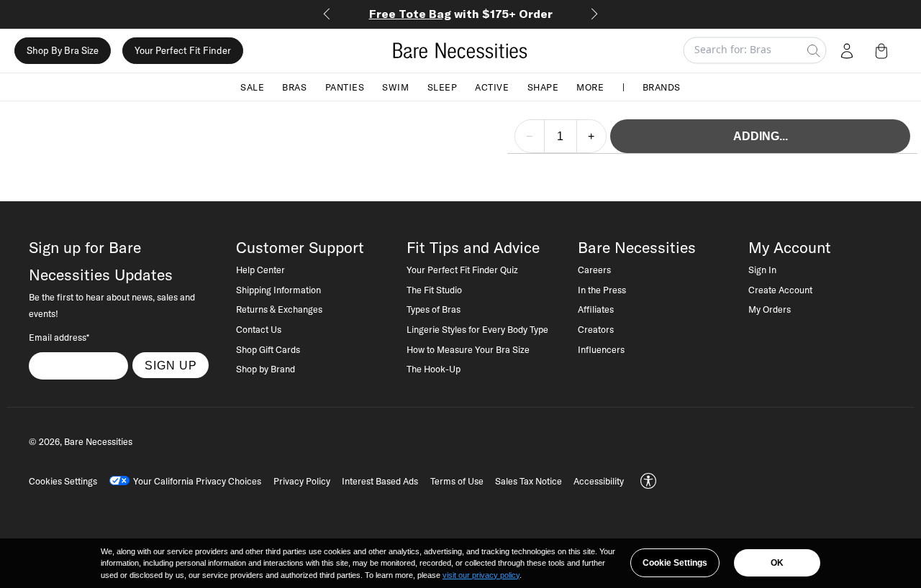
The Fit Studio (434, 289)
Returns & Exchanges (279, 309)
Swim (395, 86)
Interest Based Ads (380, 481)
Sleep (442, 86)
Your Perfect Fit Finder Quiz (462, 269)
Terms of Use (457, 481)
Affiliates (596, 309)
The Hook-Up (433, 369)
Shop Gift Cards (268, 349)
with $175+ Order (461, 13)
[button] (884, 50)
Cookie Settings (675, 563)
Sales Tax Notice (528, 481)
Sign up (171, 365)
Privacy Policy (301, 481)
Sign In (762, 269)
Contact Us (258, 329)
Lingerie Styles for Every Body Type (477, 329)
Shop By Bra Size (63, 50)
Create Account (780, 289)
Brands (662, 86)
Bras (294, 86)
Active (492, 86)
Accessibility (598, 481)
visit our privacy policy (481, 575)
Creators (596, 329)
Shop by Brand (265, 369)
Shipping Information (278, 289)
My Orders (769, 309)
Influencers (601, 349)
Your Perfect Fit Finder (183, 50)
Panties (345, 86)
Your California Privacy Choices (197, 481)
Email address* (59, 337)
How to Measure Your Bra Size (468, 349)
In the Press (602, 289)
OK (777, 563)
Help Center (260, 269)
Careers (594, 269)
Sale (252, 86)
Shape (543, 86)
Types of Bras (433, 309)
